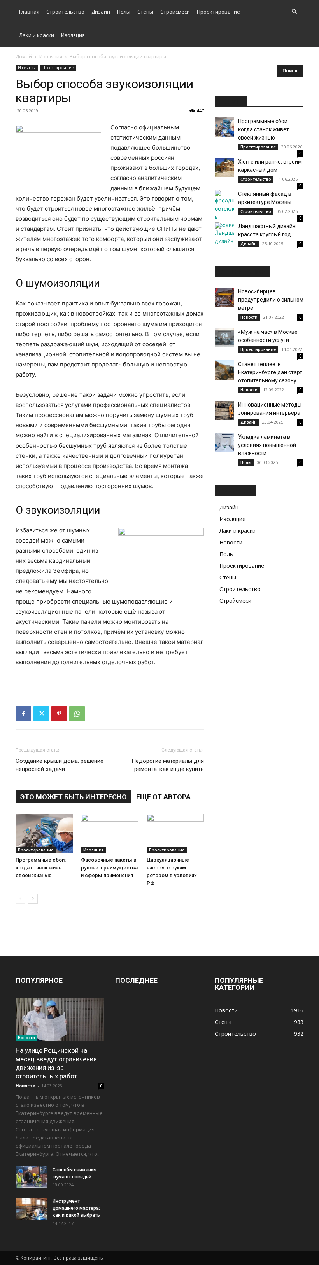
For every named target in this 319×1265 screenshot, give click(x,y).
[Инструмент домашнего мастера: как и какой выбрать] (31, 1209)
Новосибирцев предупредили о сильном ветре (270, 299)
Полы (123, 11)
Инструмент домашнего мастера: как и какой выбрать (76, 1208)
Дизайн (100, 11)
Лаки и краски (36, 34)
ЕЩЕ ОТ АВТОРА (163, 797)
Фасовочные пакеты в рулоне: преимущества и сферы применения (109, 867)
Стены (145, 11)
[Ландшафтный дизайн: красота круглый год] (224, 233)
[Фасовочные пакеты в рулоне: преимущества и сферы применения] (109, 833)
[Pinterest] (59, 713)
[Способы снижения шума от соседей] (31, 1177)
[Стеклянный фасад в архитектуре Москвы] (224, 209)
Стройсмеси (175, 11)
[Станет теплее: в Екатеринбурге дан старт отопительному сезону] (224, 370)
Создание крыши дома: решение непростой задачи (59, 765)
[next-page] (33, 899)
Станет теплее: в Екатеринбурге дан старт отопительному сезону (270, 372)
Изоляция (73, 34)
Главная (29, 11)
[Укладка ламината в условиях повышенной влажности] (224, 442)
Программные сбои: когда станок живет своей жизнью (41, 867)
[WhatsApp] (77, 713)
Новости (249, 317)
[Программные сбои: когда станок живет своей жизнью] (44, 833)
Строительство (65, 11)
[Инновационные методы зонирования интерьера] (224, 410)
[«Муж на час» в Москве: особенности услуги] (224, 337)
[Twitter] (41, 713)
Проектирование (218, 11)
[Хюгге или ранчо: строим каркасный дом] (224, 167)
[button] (294, 12)
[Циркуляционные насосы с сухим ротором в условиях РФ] (175, 833)
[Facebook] (23, 713)
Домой (24, 56)
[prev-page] (20, 899)
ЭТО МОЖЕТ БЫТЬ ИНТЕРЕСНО (73, 797)
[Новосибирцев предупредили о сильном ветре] (224, 297)
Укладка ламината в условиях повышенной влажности (267, 445)
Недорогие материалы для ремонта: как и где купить (168, 765)
